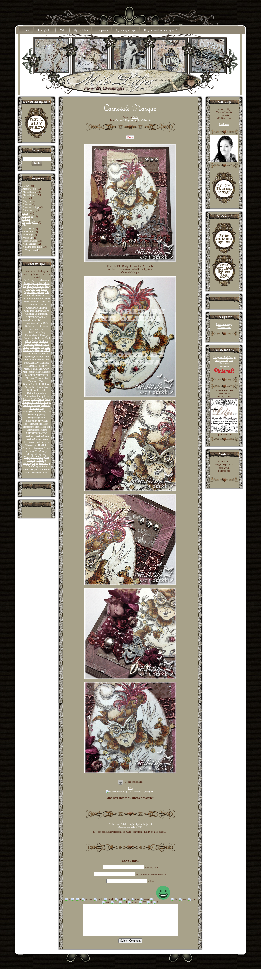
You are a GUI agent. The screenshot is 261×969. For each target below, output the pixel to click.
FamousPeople (32, 335)
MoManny (33, 381)
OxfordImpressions (36, 393)
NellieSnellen (33, 390)
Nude (43, 390)
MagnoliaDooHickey (36, 365)
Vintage (30, 454)
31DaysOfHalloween (38, 280)
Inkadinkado (31, 353)
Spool (26, 423)
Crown (34, 323)
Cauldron (31, 304)
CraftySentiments (31, 320)
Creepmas (45, 320)
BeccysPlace (38, 292)
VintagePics (30, 457)
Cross (27, 323)
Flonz (26, 338)
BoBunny (28, 298)
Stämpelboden (33, 432)
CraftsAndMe (40, 316)
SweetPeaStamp (41, 436)
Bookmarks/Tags (30, 207)
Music (42, 381)
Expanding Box (30, 222)
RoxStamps (45, 402)
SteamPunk (44, 426)
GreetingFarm (42, 344)
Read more (224, 124)
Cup (40, 323)
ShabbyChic (45, 411)
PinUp (40, 396)
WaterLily (32, 460)
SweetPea (28, 436)
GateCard (45, 338)
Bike (47, 292)
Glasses (26, 225)
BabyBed (30, 289)
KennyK (39, 356)
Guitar (26, 347)
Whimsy (43, 466)
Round (35, 402)
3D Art (25, 185)
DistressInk (42, 326)
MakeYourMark (31, 371)
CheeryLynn (32, 307)
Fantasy (44, 335)
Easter (42, 329)
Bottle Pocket (28, 210)
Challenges (27, 216)
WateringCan (42, 457)
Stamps (46, 423)
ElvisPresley (34, 332)
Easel (36, 329)
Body (36, 298)
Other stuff (27, 231)
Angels (32, 286)
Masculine (30, 374)
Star (37, 426)
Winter (47, 469)
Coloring (26, 219)
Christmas (29, 310)
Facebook (224, 363)
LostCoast (29, 362)
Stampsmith (28, 426)
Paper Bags (27, 234)
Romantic (27, 402)
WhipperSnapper (30, 469)
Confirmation (41, 313)
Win (41, 469)
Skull (42, 417)
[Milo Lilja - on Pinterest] (224, 372)
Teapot (45, 439)
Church (38, 310)
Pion (46, 396)
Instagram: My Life (224, 360)
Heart (47, 347)
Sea (42, 408)
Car (48, 301)
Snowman (43, 420)
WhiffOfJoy (32, 466)
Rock (47, 399)
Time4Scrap (31, 445)
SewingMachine (30, 411)
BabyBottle (41, 289)
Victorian (30, 451)
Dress (30, 329)
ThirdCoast (29, 442)
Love (36, 362)
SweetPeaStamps (33, 439)
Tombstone (38, 448)
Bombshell (44, 298)
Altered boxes (29, 192)
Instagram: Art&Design (224, 357)
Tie (47, 442)
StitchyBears (33, 429)
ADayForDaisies (41, 283)
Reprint (26, 399)
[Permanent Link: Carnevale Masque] (130, 112)
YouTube (36, 472)
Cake (43, 301)
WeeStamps (44, 463)
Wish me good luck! (32, 246)
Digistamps (30, 326)
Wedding (41, 460)
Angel (26, 286)
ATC (24, 198)
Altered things (29, 195)
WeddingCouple (30, 463)
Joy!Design (29, 356)
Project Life (28, 237)
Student (43, 429)
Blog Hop (27, 201)
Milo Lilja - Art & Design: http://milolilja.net (130, 824)
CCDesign (41, 304)
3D (26, 280)
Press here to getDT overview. (224, 326)
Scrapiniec (35, 408)
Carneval (119, 120)
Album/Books (29, 188)
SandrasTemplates (31, 405)
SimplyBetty (39, 414)
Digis (45, 323)
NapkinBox (28, 384)
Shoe (30, 414)
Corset (29, 316)
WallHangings (29, 243)
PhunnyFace (30, 396)
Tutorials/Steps (29, 240)
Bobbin (42, 295)
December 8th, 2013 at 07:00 (130, 827)
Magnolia (44, 362)
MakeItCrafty (42, 368)
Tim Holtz (43, 445)
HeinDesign (29, 350)
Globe (28, 341)
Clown (45, 310)
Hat (42, 347)
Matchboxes (42, 374)
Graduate (43, 341)
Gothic (35, 341)
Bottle (37, 301)
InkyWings (43, 353)
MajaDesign (30, 368)
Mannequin (44, 371)
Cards (25, 213)
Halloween (35, 347)
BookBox (27, 204)
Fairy (42, 332)
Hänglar (39, 350)
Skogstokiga (34, 417)
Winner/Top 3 (31, 250)
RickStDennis (37, 399)
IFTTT (47, 350)
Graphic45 (29, 344)
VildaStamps (41, 451)
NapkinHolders (42, 384)
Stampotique (36, 423)
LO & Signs (28, 228)
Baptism (28, 292)
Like (130, 788)
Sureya (43, 432)
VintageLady (40, 454)
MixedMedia (41, 378)
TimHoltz (28, 448)
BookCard (29, 301)
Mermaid (30, 378)
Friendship (35, 338)
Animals (40, 286)
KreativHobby (42, 359)
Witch (28, 472)
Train (47, 448)
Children (43, 307)
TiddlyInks (40, 442)
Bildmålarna (33, 295)
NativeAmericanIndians (36, 387)
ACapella (28, 283)
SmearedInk (31, 420)
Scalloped (45, 405)
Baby (47, 286)
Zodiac (44, 472)
